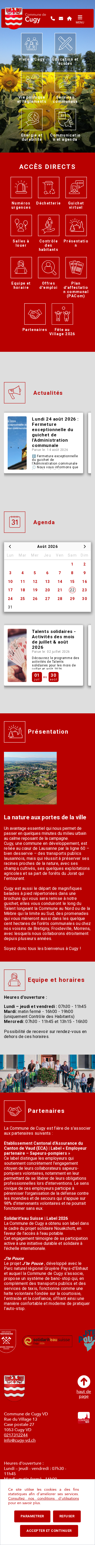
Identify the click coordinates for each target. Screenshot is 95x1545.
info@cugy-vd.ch (20, 1440)
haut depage (84, 1394)
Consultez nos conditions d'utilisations (43, 1498)
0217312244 (16, 1435)
